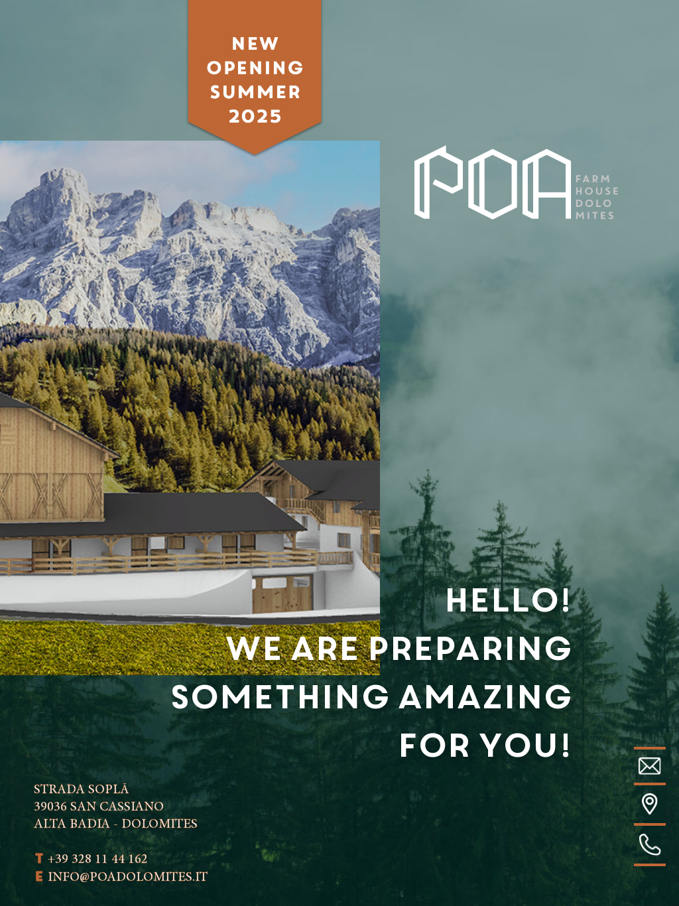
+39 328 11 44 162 (91, 859)
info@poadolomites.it (121, 877)
